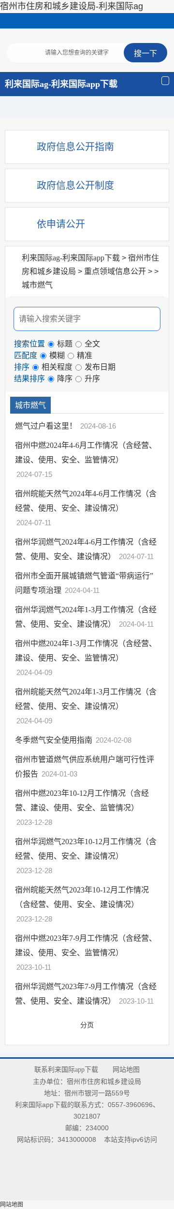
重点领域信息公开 (115, 271)
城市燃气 (37, 285)
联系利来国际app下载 (66, 1069)
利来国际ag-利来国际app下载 (61, 84)
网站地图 (126, 1069)
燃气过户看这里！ (47, 426)
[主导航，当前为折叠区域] (165, 80)
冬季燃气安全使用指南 (54, 740)
